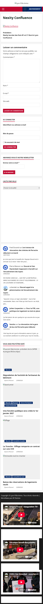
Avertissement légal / (30, 532)
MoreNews (5, 498)
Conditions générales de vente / (15, 566)
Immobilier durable (19, 441)
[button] (3, 9)
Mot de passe (8, 133)
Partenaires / (32, 566)
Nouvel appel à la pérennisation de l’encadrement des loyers (20, 290)
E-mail (6, 93)
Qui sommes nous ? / (14, 532)
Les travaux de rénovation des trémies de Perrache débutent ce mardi (20, 250)
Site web (6, 101)
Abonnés (8, 370)
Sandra (12, 324)
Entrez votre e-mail (11, 163)
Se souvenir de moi (12, 142)
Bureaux (15, 403)
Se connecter (10, 147)
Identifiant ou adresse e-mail (14, 125)
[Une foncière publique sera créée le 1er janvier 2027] (21, 396)
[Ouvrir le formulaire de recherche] (20, 9)
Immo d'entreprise (26, 403)
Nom (5, 85)
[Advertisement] (21, 216)
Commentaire (9, 57)
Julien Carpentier (16, 308)
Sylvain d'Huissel (9, 380)
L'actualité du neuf (18, 477)
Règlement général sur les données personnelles (21, 600)
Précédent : (20, 35)
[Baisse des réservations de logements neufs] (21, 467)
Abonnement (34, 9)
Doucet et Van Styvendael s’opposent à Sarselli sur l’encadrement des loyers (20, 269)
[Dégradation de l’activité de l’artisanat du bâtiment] (21, 360)
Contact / (21, 535)
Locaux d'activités (11, 405)
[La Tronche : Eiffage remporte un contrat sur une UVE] (21, 431)
